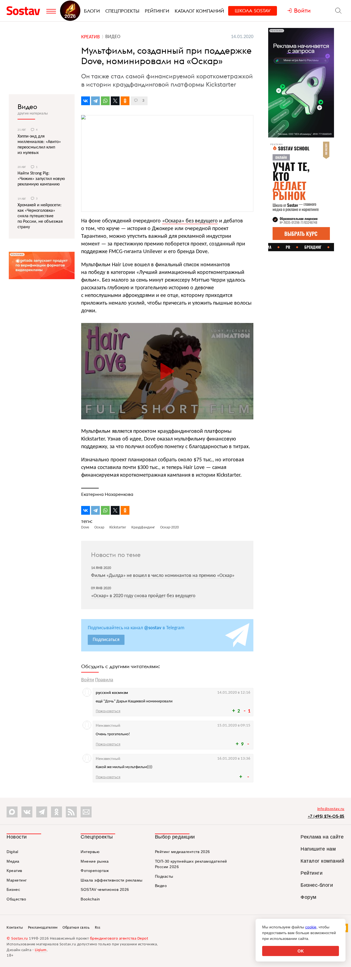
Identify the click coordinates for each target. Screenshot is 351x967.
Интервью (90, 851)
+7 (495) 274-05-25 (326, 816)
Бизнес (13, 889)
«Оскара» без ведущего (190, 221)
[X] (115, 100)
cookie (310, 927)
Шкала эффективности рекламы (112, 880)
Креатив (14, 870)
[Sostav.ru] (25, 11)
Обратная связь (76, 928)
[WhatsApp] (105, 100)
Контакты (15, 928)
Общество (16, 899)
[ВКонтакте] (85, 100)
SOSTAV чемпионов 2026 (105, 889)
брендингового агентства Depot (119, 939)
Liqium (41, 950)
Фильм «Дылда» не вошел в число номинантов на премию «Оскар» (162, 575)
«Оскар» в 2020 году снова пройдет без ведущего (143, 596)
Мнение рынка (95, 861)
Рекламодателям (43, 928)
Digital (12, 851)
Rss (97, 928)
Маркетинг (17, 880)
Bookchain (90, 899)
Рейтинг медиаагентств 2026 (182, 851)
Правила (104, 680)
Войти (87, 680)
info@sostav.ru (330, 809)
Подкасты (164, 876)
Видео (27, 106)
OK (301, 951)
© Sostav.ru (17, 939)
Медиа (13, 861)
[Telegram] (95, 100)
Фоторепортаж (95, 870)
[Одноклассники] (125, 100)
